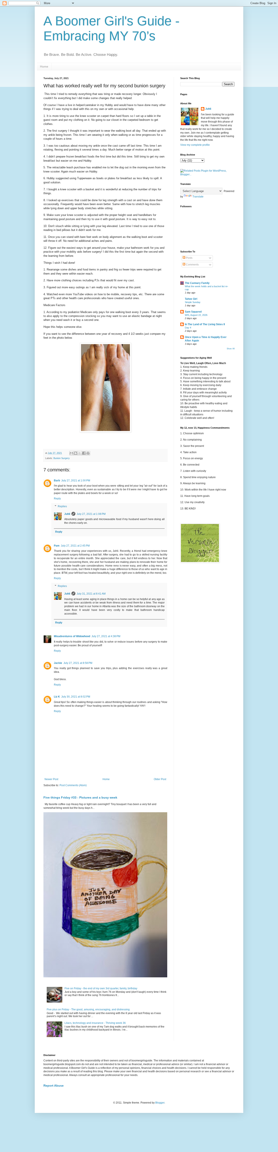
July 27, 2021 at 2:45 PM (75, 545)
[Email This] (71, 453)
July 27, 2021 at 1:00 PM (75, 480)
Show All (231, 349)
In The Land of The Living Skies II (205, 324)
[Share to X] (80, 453)
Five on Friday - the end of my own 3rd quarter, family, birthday (101, 988)
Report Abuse (53, 1085)
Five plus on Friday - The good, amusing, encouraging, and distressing (88, 1009)
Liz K (57, 696)
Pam (57, 545)
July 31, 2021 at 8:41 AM (91, 593)
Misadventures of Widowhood (72, 636)
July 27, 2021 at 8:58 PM (77, 663)
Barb (57, 480)
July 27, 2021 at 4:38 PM (105, 636)
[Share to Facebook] (84, 453)
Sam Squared (193, 311)
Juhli (67, 513)
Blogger (159, 1102)
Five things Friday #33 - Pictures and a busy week (80, 797)
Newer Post (51, 779)
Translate (198, 196)
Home (44, 66)
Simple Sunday (192, 302)
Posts (188, 257)
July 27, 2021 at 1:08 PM (91, 513)
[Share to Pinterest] (88, 453)
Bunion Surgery (61, 458)
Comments (192, 264)
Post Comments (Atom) (73, 785)
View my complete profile (195, 144)
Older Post (160, 779)
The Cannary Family (197, 283)
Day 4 (188, 327)
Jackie (58, 663)
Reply (57, 498)
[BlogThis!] (75, 453)
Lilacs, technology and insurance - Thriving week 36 (95, 1022)
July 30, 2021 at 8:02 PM (75, 696)
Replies (62, 506)
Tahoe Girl (191, 298)
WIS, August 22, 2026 (196, 315)
